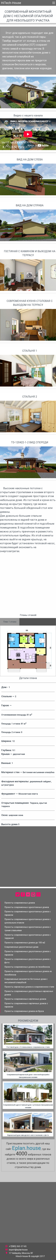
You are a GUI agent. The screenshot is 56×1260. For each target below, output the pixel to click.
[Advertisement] (28, 584)
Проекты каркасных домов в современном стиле (29, 987)
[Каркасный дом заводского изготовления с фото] (28, 1123)
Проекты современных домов (19, 903)
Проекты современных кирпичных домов (25, 999)
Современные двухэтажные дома (21, 947)
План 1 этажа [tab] (9, 621)
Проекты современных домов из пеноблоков (27, 967)
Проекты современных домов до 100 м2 (24, 942)
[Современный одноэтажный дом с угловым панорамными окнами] (28, 1092)
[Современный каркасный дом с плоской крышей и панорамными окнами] (28, 1062)
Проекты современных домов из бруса (24, 1011)
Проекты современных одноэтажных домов (26, 907)
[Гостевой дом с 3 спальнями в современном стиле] (28, 1035)
